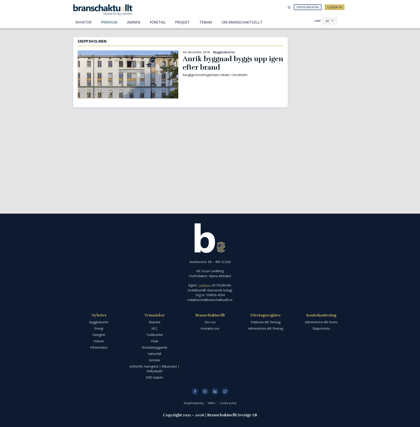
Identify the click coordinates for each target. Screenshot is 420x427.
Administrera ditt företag (265, 328)
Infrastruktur (99, 347)
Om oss (210, 322)
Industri (99, 341)
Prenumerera (307, 7)
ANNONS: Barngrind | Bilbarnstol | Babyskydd (154, 368)
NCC (154, 328)
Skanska (154, 322)
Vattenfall (154, 354)
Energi (98, 328)
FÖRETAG (157, 22)
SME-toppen (154, 377)
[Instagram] (204, 391)
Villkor (212, 403)
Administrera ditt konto (321, 322)
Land (317, 20)
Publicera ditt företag (265, 322)
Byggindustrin (224, 52)
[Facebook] (194, 391)
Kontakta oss (210, 328)
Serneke (154, 360)
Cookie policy (228, 403)
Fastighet (98, 335)
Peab (154, 341)
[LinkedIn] (215, 391)
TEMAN (205, 22)
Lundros (204, 285)
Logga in (334, 7)
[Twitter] (225, 391)
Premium (109, 22)
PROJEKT (182, 22)
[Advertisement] (319, 60)
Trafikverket (154, 335)
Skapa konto (321, 328)
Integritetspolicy (194, 403)
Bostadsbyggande (154, 347)
